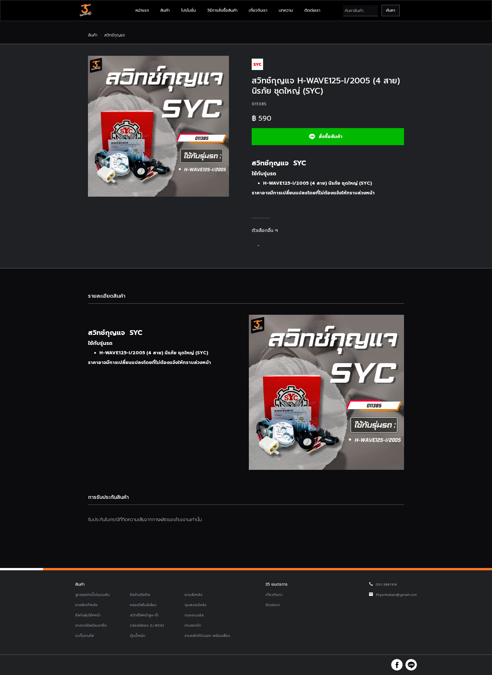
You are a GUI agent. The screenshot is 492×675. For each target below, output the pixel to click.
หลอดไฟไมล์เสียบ (143, 605)
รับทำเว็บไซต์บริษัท (288, 664)
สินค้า (165, 10)
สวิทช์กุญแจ (114, 35)
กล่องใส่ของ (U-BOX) (147, 625)
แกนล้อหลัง (193, 594)
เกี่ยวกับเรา (258, 10)
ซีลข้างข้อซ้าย (140, 594)
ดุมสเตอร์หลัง (195, 605)
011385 (259, 104)
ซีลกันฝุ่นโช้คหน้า (88, 615)
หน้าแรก (142, 10)
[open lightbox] (158, 126)
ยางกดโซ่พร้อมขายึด (91, 625)
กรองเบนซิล (194, 615)
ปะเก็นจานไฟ (84, 635)
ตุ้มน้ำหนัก (137, 635)
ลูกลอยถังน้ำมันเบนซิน (92, 594)
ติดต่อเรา (312, 10)
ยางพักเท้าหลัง (86, 605)
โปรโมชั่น (188, 10)
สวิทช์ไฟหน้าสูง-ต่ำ (144, 615)
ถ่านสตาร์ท (192, 625)
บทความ (286, 10)
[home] (85, 10)
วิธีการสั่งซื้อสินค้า (222, 10)
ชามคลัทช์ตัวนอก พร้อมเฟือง (207, 635)
